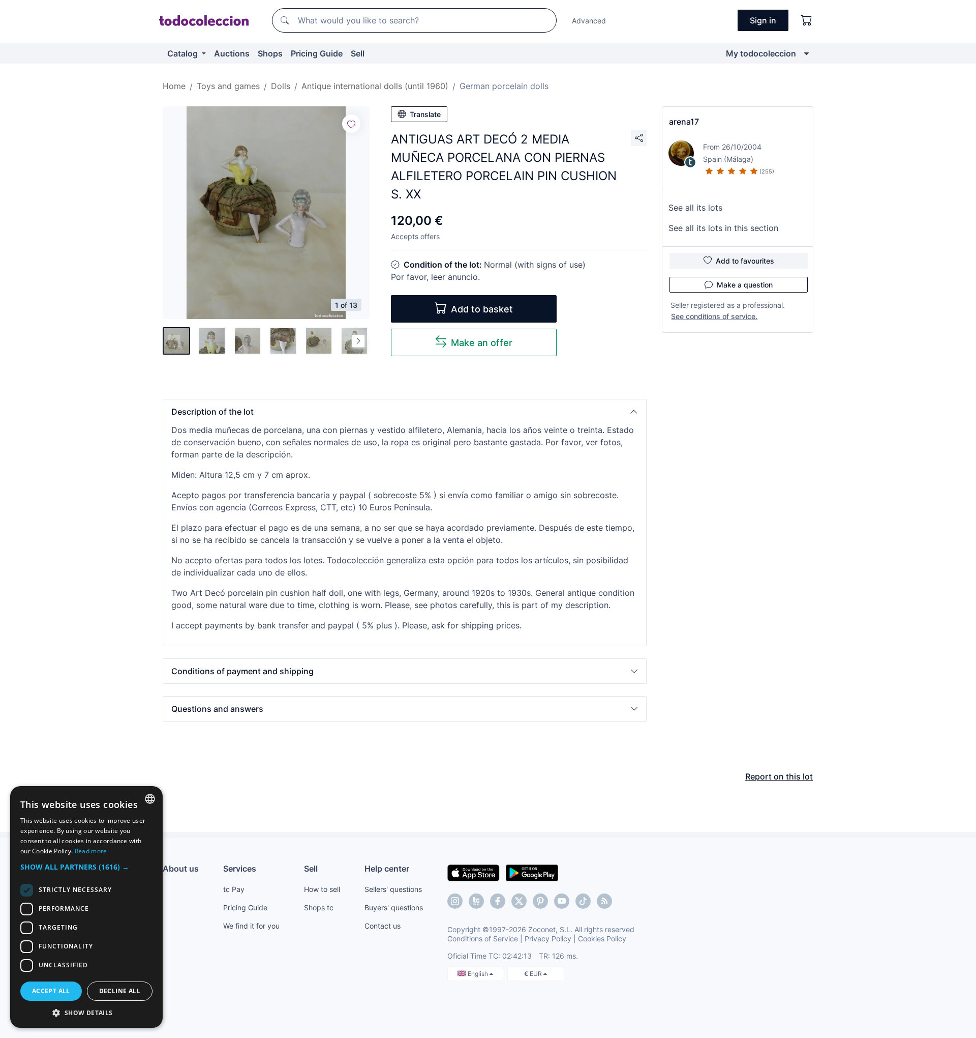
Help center (386, 868)
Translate (425, 114)
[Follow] (351, 123)
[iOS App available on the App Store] (473, 872)
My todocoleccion (761, 53)
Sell (357, 53)
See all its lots (695, 208)
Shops (270, 53)
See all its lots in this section (723, 228)
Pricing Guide (317, 53)
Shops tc (318, 907)
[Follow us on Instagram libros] (476, 901)
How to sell (322, 889)
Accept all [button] (51, 991)
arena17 (684, 122)
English (479, 973)
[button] (404, 412)
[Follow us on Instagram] (455, 901)
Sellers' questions (393, 889)
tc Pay (234, 889)
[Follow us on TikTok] (583, 901)
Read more (91, 851)
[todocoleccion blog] (604, 901)
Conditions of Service (482, 938)
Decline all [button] (119, 991)
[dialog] (86, 907)
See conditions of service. (714, 316)
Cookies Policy (602, 938)
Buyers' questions (393, 907)
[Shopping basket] (807, 20)
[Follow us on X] (519, 901)
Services (239, 868)
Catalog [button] (183, 53)
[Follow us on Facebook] (497, 901)
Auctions (232, 53)
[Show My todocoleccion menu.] (806, 53)
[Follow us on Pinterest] (540, 901)
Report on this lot (779, 776)
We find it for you (251, 925)
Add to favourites (745, 260)
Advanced (589, 20)
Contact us (382, 925)
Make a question (745, 284)
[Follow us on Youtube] (561, 901)
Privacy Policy (548, 938)
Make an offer (481, 342)
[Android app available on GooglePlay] (532, 872)
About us (181, 868)
